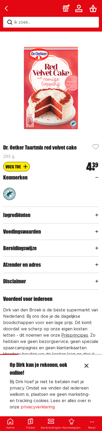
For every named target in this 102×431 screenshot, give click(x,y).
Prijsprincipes (74, 335)
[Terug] (6, 8)
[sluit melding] (86, 366)
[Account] (79, 8)
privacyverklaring (38, 407)
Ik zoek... (22, 22)
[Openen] (97, 177)
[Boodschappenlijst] (94, 8)
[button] (65, 8)
